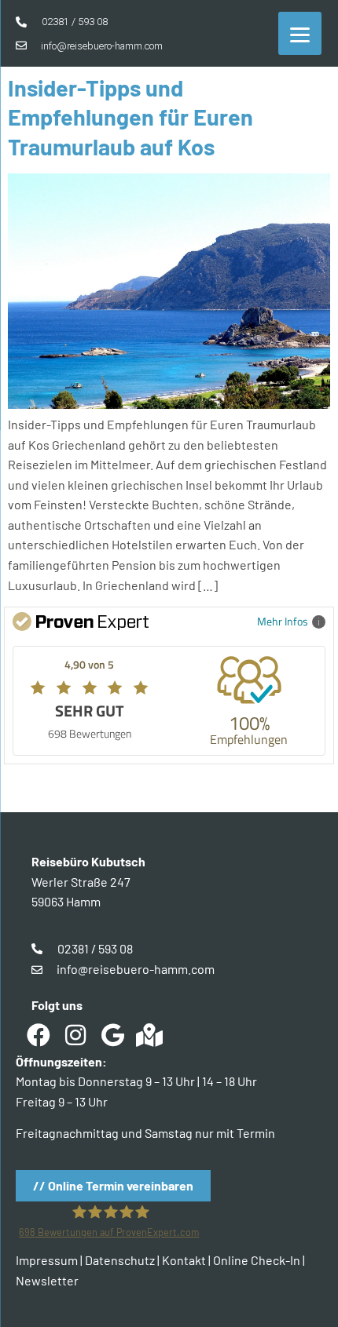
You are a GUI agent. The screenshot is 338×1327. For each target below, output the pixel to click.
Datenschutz (120, 1259)
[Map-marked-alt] (149, 1035)
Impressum (47, 1259)
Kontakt (184, 1259)
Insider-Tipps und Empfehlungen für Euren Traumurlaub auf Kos (130, 117)
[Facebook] (38, 1035)
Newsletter (47, 1280)
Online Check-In (256, 1259)
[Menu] (299, 33)
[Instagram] (75, 1035)
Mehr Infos (282, 621)
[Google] (112, 1035)
